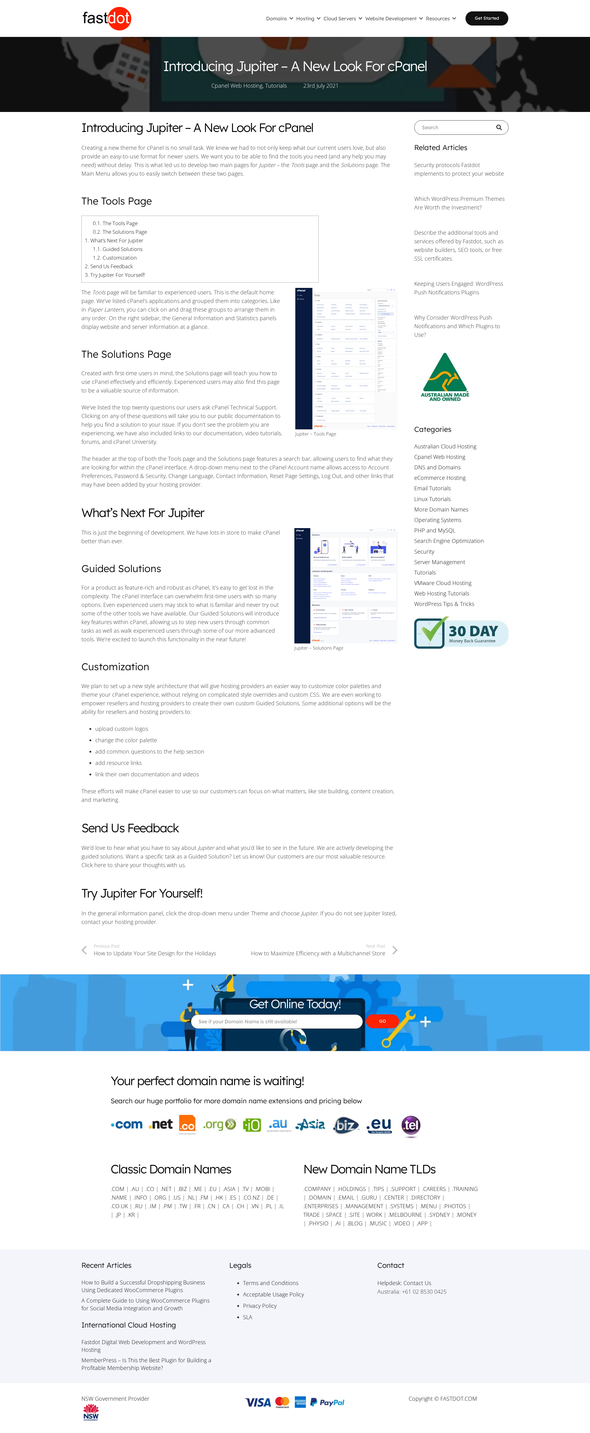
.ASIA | (231, 1188)
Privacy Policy (260, 1305)
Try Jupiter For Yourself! (115, 274)
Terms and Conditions (270, 1283)
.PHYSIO (318, 1223)
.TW (183, 1206)
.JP (118, 1214)
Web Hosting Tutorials (441, 593)
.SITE (354, 1214)
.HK (218, 1197)
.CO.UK (119, 1206)
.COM (117, 1188)
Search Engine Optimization (449, 540)
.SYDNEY (439, 1214)
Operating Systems (437, 519)
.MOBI (262, 1188)
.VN (254, 1206)
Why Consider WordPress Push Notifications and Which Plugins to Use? (457, 326)
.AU (135, 1188)
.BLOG (355, 1223)
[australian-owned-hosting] (461, 377)
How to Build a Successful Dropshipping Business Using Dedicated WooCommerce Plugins (143, 1286)
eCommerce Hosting (440, 477)
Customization (115, 257)
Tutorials (276, 85)
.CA (226, 1206)
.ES (232, 1197)
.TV (245, 1188)
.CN (211, 1206)
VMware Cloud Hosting (442, 583)
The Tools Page (115, 223)
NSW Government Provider (115, 1398)
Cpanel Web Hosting (236, 85)
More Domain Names (441, 509)
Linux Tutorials (432, 499)
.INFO (140, 1197)
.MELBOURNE (405, 1214)
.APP (422, 1223)
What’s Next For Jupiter (114, 240)
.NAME (119, 1197)
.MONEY (466, 1214)
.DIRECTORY (425, 1197)
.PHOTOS (455, 1206)
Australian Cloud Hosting (445, 446)
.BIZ (182, 1188)
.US (176, 1197)
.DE (270, 1197)
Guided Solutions (118, 249)
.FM (203, 1197)
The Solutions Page (120, 231)
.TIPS (378, 1188)
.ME (197, 1188)
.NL (191, 1197)
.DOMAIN (319, 1197)
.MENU (428, 1206)
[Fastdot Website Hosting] (106, 18)
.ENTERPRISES (320, 1206)
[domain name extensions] (295, 1127)
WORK (374, 1214)
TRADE (311, 1214)
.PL (268, 1206)
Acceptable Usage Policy (273, 1294)
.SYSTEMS (401, 1206)
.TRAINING (465, 1188)
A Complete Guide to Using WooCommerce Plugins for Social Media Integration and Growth (145, 1304)
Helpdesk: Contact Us (404, 1283)
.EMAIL (345, 1197)
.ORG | (162, 1197)
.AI (338, 1223)
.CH (240, 1206)
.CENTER (393, 1197)
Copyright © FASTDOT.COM (443, 1398)
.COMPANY (317, 1188)
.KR (131, 1214)
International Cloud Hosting (128, 1324)
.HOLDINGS (351, 1188)
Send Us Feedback (109, 266)
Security (424, 551)
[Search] (501, 127)
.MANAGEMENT (363, 1206)
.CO (149, 1188)
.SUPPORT (403, 1188)
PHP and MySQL (434, 530)
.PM (167, 1206)
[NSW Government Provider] (147, 1412)
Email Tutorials (432, 488)
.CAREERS (434, 1188)
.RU (138, 1206)
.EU (212, 1188)
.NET (165, 1188)
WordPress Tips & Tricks (444, 603)
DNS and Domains (437, 467)
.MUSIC (378, 1223)
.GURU (368, 1197)
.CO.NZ (251, 1197)
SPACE (334, 1214)
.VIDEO (401, 1223)
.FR (197, 1206)
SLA (247, 1317)
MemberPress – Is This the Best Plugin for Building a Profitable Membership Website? (146, 1363)
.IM (152, 1206)
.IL (280, 1206)
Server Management (439, 562)
